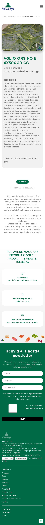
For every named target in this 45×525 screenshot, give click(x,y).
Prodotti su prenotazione (11, 499)
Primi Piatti (6, 489)
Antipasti (5, 473)
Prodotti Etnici (7, 492)
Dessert (5, 479)
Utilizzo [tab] (22, 182)
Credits (4, 461)
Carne (4, 476)
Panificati (5, 483)
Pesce (4, 486)
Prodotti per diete (9, 495)
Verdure (5, 502)
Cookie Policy (21, 458)
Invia (22, 419)
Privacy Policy (36, 408)
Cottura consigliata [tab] (22, 188)
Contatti (6, 509)
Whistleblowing (34, 458)
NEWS (4, 516)
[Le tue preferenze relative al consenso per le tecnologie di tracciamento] (41, 521)
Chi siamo (6, 512)
